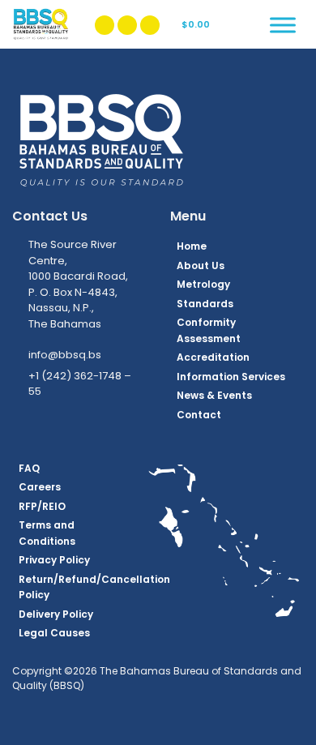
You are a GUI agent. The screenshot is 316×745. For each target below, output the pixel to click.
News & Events (214, 395)
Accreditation (213, 357)
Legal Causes (54, 633)
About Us (200, 265)
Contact (199, 415)
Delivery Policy (56, 614)
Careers (40, 487)
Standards (205, 303)
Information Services (231, 376)
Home (192, 246)
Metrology (203, 284)
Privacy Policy (54, 560)
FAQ (29, 468)
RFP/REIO (42, 506)
